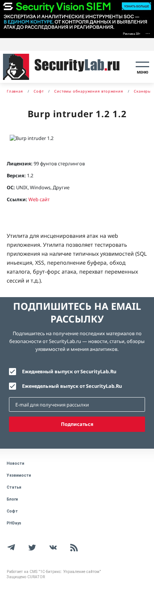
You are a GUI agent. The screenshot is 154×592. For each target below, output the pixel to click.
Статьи (14, 487)
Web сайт (39, 199)
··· (147, 33)
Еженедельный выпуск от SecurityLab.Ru (72, 386)
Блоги (12, 499)
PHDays (14, 523)
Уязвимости (19, 475)
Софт (12, 511)
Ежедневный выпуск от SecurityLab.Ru (69, 371)
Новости (15, 463)
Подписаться (77, 424)
